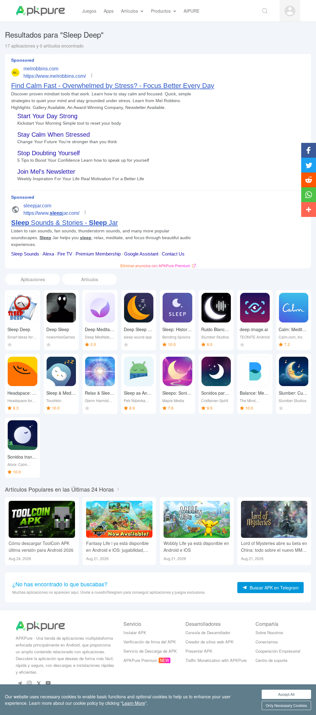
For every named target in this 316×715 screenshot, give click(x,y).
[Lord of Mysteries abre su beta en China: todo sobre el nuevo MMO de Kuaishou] (274, 519)
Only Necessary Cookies (286, 705)
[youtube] (48, 683)
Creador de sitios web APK (209, 642)
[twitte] (39, 683)
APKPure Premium (140, 660)
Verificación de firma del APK (149, 642)
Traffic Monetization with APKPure (216, 660)
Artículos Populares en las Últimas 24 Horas (59, 489)
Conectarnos (267, 642)
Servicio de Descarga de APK (150, 651)
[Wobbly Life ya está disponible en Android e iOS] (197, 519)
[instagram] (29, 683)
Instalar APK (134, 632)
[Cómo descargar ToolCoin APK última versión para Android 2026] (42, 519)
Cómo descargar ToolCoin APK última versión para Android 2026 (41, 546)
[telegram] (19, 683)
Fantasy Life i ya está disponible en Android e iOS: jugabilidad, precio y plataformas (117, 546)
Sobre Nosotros (269, 632)
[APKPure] (40, 11)
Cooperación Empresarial (278, 651)
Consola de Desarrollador (207, 632)
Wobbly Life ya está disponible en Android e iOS (196, 546)
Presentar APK (198, 651)
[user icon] (290, 11)
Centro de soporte (271, 660)
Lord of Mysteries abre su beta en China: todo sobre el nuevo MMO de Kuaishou (274, 546)
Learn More (133, 703)
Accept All (286, 694)
